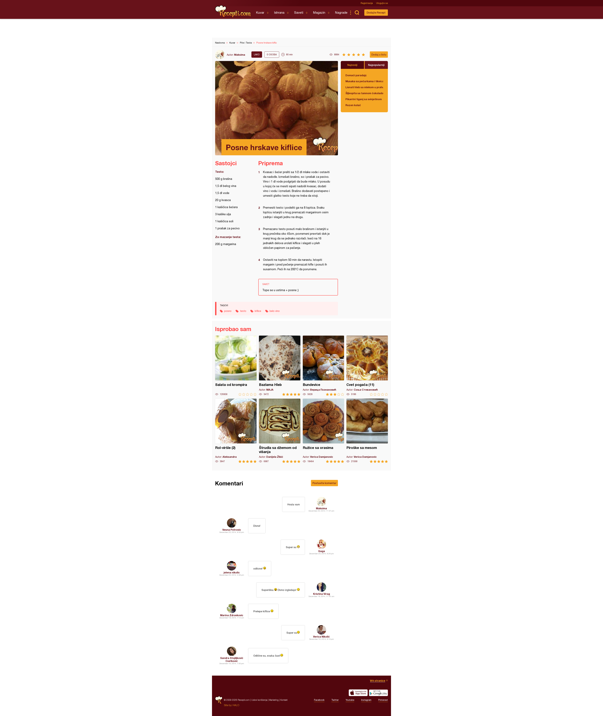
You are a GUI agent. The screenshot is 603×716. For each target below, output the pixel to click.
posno (227, 311)
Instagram (366, 700)
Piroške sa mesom (367, 431)
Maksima (239, 54)
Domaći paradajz (356, 75)
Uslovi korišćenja (259, 700)
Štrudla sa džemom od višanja (279, 431)
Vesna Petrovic (231, 529)
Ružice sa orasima (323, 431)
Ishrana (279, 12)
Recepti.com (233, 11)
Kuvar (260, 12)
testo (243, 311)
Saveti (298, 12)
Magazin (319, 12)
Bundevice (323, 366)
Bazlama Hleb (279, 366)
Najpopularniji (376, 64)
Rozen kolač (353, 105)
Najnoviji (352, 64)
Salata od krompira (236, 366)
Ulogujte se (382, 3)
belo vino (275, 311)
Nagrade (341, 12)
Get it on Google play (378, 692)
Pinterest (383, 700)
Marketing (274, 700)
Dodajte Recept (376, 12)
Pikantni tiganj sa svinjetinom (363, 99)
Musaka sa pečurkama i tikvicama (364, 81)
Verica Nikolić (321, 636)
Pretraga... (357, 12)
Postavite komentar (324, 482)
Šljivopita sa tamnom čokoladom (364, 93)
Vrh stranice (377, 680)
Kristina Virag (321, 593)
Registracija (367, 3)
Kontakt (284, 700)
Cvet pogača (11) (367, 366)
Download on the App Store (358, 692)
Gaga (321, 551)
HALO (236, 705)
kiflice (258, 311)
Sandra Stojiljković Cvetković (231, 659)
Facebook (319, 700)
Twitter (335, 700)
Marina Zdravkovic (231, 615)
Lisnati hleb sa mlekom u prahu (364, 87)
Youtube (350, 700)
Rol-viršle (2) (236, 431)
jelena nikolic (232, 572)
